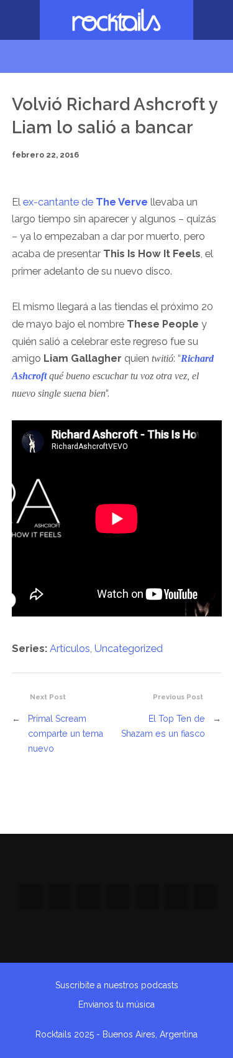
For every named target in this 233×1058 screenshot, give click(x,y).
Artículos (70, 648)
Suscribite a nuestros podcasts (116, 985)
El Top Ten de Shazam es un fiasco (163, 726)
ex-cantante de (85, 202)
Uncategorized (128, 648)
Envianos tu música (116, 1004)
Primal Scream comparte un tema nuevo (65, 733)
